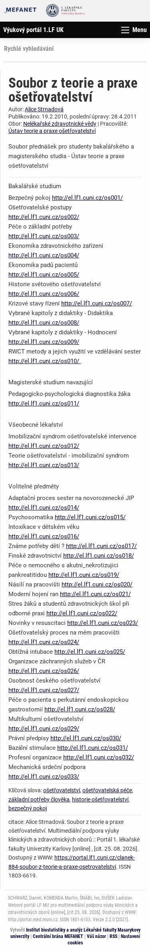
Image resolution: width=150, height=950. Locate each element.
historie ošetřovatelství (100, 799)
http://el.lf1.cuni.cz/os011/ (43, 403)
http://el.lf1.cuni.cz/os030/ (85, 738)
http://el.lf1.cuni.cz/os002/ (43, 217)
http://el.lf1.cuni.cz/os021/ (95, 594)
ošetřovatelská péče (107, 790)
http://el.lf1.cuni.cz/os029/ (43, 728)
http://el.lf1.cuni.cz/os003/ (43, 236)
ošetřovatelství (61, 790)
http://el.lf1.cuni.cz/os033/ (43, 776)
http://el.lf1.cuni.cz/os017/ (101, 546)
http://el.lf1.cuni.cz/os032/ (98, 757)
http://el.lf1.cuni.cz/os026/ (43, 671)
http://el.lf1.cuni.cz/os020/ (97, 584)
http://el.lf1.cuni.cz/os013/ (43, 465)
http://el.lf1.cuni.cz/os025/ (89, 651)
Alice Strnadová (44, 109)
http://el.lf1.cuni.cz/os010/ (44, 361)
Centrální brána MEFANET (58, 936)
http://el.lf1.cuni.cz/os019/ (83, 574)
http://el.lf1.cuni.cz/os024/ (43, 642)
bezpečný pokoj (27, 808)
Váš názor (96, 936)
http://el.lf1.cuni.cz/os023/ (102, 623)
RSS (113, 936)
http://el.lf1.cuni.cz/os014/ (43, 507)
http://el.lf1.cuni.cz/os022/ (81, 613)
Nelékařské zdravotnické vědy (59, 124)
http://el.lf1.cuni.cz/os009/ (43, 341)
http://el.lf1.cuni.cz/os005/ (43, 274)
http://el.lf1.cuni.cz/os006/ (43, 293)
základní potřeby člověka (39, 799)
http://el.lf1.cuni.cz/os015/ (90, 517)
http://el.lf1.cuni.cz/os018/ (98, 555)
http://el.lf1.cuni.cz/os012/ (43, 446)
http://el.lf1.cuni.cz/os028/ (79, 709)
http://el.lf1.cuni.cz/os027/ (43, 690)
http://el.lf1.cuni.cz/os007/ (96, 303)
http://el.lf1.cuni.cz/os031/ (92, 747)
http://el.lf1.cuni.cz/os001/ (87, 197)
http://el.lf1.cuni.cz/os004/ (43, 255)
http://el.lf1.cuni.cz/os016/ (43, 536)
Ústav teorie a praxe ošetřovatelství (52, 131)
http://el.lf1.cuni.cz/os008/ (43, 322)
